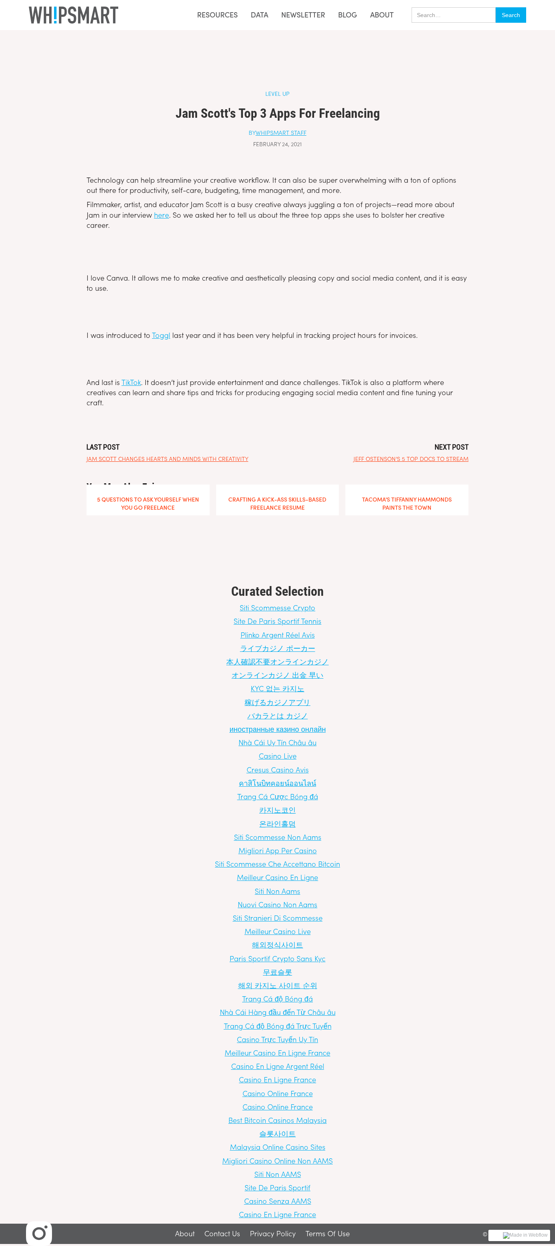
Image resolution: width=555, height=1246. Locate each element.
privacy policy (273, 1233)
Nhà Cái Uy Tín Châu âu (277, 742)
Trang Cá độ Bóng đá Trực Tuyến (278, 1026)
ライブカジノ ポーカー (277, 648)
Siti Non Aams (277, 891)
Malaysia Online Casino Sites (277, 1147)
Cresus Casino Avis (278, 769)
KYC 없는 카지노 (277, 688)
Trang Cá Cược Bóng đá (277, 796)
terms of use (328, 1233)
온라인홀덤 (277, 823)
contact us (222, 1233)
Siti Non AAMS (277, 1174)
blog (347, 15)
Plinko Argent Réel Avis (278, 634)
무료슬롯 (277, 972)
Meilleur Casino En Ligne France (277, 1052)
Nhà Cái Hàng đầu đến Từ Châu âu (278, 1012)
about (382, 14)
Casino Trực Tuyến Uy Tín (277, 1039)
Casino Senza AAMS (277, 1201)
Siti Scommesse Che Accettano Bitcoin (277, 864)
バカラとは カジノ (277, 715)
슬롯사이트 (277, 1133)
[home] (73, 15)
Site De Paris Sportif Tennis (277, 621)
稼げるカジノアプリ (277, 702)
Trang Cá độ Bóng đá (277, 998)
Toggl (161, 335)
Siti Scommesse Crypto (277, 607)
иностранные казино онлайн (278, 729)
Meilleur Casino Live (278, 931)
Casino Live (278, 756)
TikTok (131, 382)
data (259, 15)
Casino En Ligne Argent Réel (277, 1066)
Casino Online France (278, 1093)
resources (217, 14)
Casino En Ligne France (277, 1079)
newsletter (303, 15)
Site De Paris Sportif (277, 1187)
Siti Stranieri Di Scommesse (278, 918)
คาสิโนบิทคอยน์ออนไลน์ (277, 783)
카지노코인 (277, 810)
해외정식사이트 (277, 944)
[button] (215, 15)
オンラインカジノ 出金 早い (277, 675)
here (161, 215)
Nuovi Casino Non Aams (277, 904)
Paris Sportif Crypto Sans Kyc (277, 958)
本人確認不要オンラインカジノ (277, 661)
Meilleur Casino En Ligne (277, 877)
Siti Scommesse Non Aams (277, 837)
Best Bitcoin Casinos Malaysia (277, 1120)
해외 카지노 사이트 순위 (277, 985)
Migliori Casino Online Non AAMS (277, 1160)
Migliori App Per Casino (277, 850)
